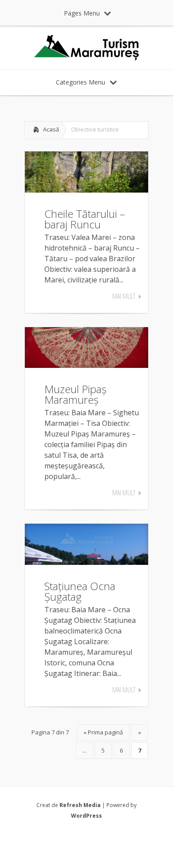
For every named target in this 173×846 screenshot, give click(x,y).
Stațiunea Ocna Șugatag (79, 591)
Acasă (51, 129)
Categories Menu (80, 82)
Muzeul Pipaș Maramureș (75, 394)
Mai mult (123, 296)
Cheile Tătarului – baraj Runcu (84, 219)
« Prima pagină (103, 732)
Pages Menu (82, 13)
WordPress (86, 815)
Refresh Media (80, 805)
